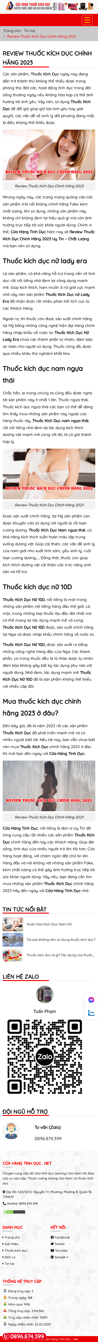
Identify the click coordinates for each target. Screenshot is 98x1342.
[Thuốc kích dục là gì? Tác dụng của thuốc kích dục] (13, 961)
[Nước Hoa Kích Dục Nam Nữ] (13, 930)
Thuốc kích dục (15, 1250)
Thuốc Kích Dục (45, 74)
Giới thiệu (11, 1244)
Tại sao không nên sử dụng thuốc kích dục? (61, 939)
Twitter (59, 1244)
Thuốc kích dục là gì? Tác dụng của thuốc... (61, 955)
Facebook (62, 1237)
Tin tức (29, 30)
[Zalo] (91, 1013)
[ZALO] (49, 1042)
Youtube (60, 1250)
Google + (61, 1257)
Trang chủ (11, 30)
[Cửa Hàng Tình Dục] (49, 9)
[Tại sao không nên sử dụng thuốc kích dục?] (13, 945)
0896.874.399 (48, 1138)
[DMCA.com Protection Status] (14, 1213)
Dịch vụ (9, 1257)
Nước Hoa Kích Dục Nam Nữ (49, 924)
